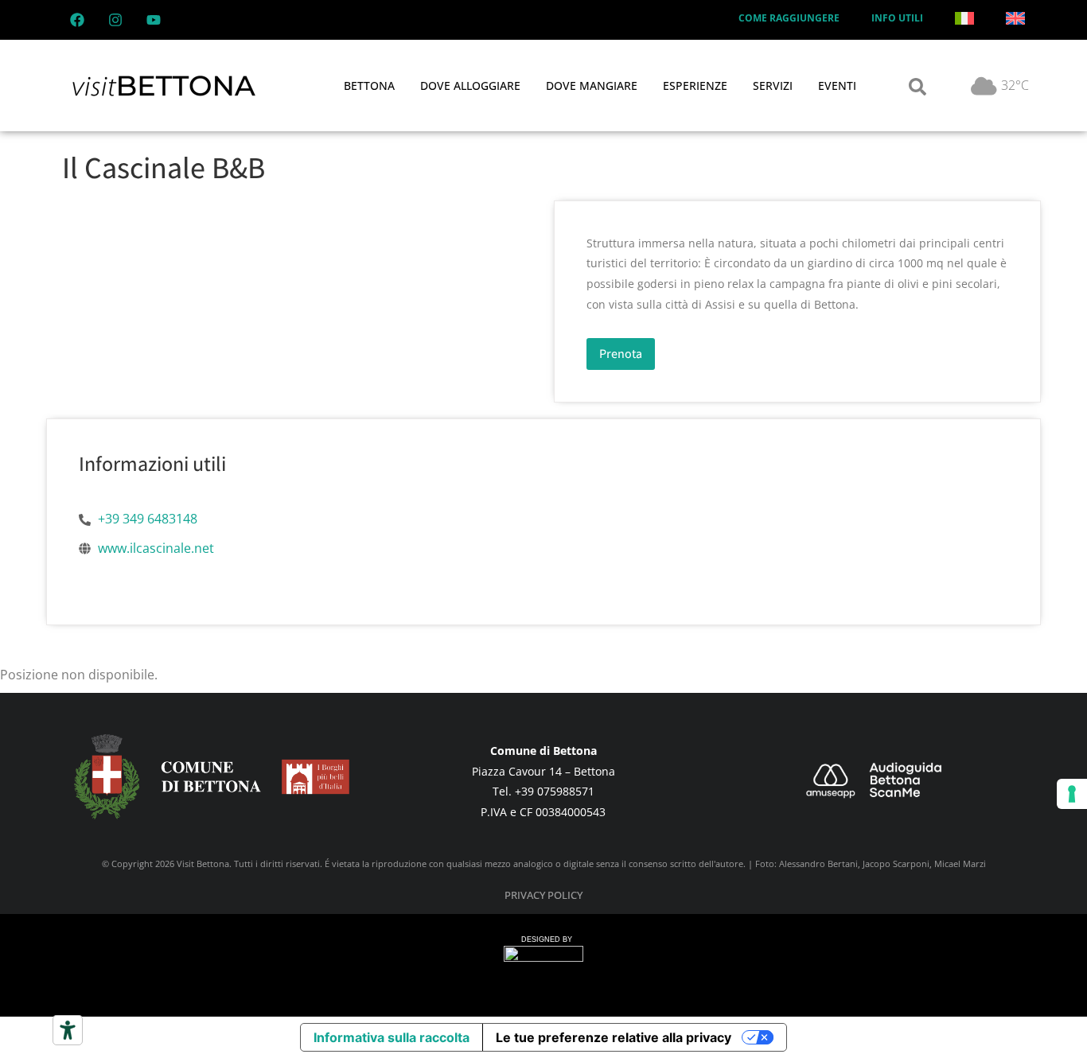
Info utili (897, 18)
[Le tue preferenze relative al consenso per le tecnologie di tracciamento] (1072, 794)
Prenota (620, 353)
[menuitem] (964, 18)
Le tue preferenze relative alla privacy (613, 1037)
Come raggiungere (789, 18)
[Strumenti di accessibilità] (68, 1030)
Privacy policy (543, 895)
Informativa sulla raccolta (391, 1037)
